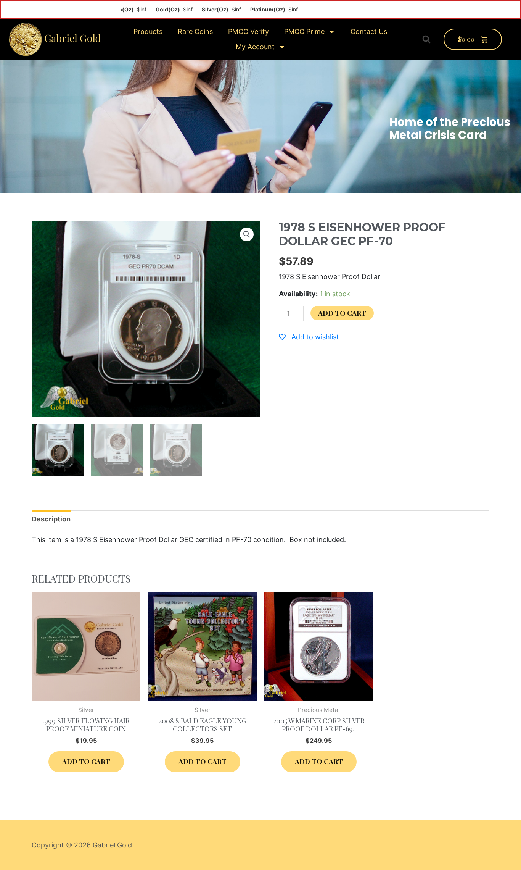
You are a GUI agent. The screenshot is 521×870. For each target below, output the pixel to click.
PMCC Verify (248, 31)
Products (147, 31)
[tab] (51, 519)
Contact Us (369, 31)
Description (51, 519)
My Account (255, 47)
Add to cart (342, 313)
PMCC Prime (304, 31)
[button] (426, 39)
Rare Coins (195, 31)
